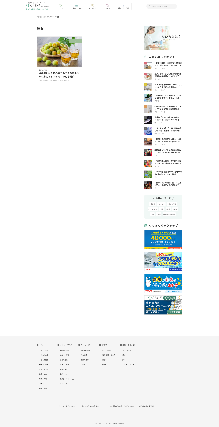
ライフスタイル (44, 364)
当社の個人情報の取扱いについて (93, 406)
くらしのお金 (43, 355)
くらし (60, 8)
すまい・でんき (76, 8)
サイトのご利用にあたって (67, 406)
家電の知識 (64, 360)
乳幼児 (104, 360)
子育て (108, 8)
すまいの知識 (64, 364)
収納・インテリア (66, 374)
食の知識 (84, 355)
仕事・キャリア (44, 388)
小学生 (104, 364)
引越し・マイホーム (67, 379)
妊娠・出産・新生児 (108, 355)
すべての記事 (43, 350)
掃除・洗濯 (64, 369)
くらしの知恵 (43, 360)
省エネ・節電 (64, 355)
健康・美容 (43, 374)
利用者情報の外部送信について (150, 406)
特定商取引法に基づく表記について (122, 406)
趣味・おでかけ (123, 8)
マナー (41, 383)
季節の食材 (84, 360)
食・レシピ (92, 8)
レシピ (83, 364)
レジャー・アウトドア (130, 364)
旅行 (123, 360)
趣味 (123, 355)
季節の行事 (43, 70)
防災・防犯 (64, 383)
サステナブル (43, 369)
